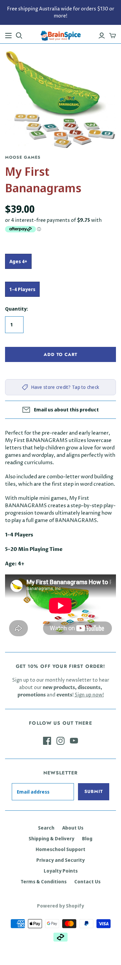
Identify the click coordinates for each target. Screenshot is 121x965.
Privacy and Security (60, 860)
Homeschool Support (60, 849)
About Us (72, 828)
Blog (87, 838)
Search (46, 828)
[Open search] (19, 35)
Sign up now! (89, 695)
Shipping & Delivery (51, 838)
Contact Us (87, 881)
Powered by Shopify (60, 905)
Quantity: (16, 309)
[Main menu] (8, 35)
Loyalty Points (61, 871)
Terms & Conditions (44, 881)
